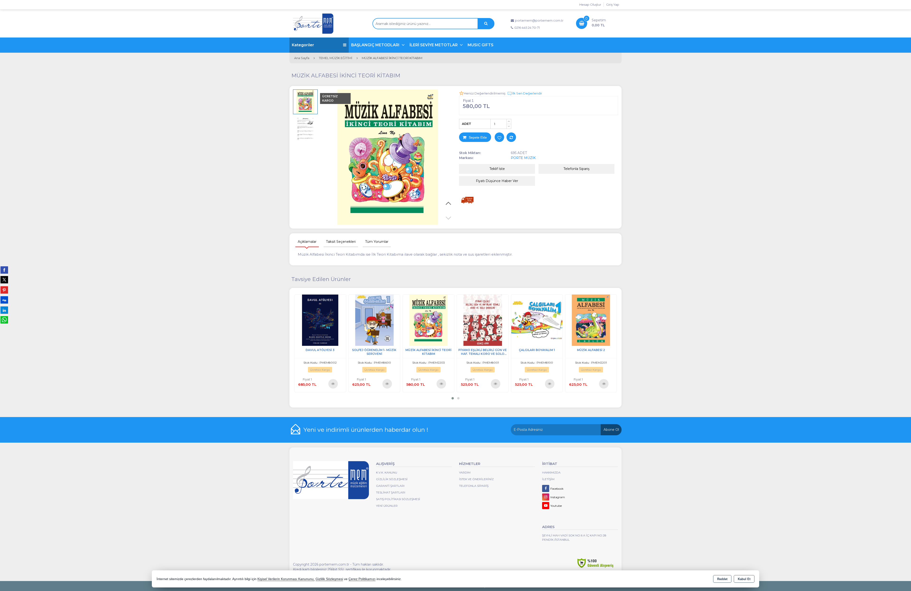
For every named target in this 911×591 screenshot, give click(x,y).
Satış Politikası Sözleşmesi (398, 499)
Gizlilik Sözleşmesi (392, 479)
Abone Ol (611, 429)
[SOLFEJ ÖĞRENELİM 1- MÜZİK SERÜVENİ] (374, 320)
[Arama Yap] (486, 23)
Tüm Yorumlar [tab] (376, 241)
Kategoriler (303, 45)
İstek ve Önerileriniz (476, 479)
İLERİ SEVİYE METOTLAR (434, 45)
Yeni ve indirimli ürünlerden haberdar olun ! (365, 429)
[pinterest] (4, 290)
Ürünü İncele (333, 383)
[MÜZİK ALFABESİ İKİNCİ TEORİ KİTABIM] (388, 157)
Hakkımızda (551, 472)
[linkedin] (4, 310)
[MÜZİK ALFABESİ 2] (591, 320)
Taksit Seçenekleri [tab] (341, 241)
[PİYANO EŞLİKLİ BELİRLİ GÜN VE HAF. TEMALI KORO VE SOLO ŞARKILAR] (482, 320)
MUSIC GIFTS (480, 45)
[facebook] (4, 270)
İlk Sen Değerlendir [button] (527, 93)
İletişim (548, 479)
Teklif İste (497, 169)
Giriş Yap (612, 4)
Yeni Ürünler (387, 505)
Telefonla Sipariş (576, 169)
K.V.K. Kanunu (386, 472)
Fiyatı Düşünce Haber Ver (497, 181)
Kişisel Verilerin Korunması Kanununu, (286, 579)
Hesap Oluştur (590, 4)
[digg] (4, 300)
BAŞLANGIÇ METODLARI (375, 45)
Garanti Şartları (390, 486)
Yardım (464, 472)
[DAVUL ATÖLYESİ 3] (320, 320)
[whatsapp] (4, 320)
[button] (448, 218)
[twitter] (4, 279)
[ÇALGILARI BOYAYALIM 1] (536, 320)
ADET (466, 124)
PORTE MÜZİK (523, 158)
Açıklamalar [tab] (307, 241)
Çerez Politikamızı (362, 579)
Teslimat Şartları (390, 492)
